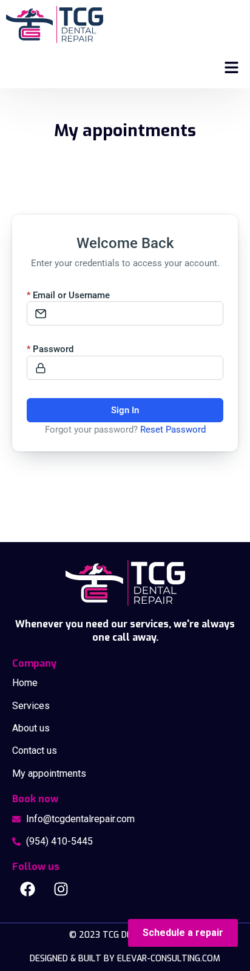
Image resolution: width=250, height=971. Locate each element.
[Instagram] (61, 889)
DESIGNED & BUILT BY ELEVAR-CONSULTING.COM (125, 958)
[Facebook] (27, 889)
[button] (232, 68)
